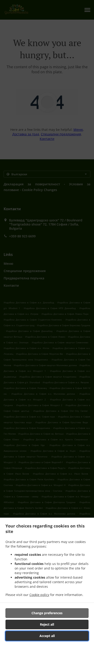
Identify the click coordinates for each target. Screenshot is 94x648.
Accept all (47, 636)
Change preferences (47, 613)
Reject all (47, 624)
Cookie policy (39, 595)
